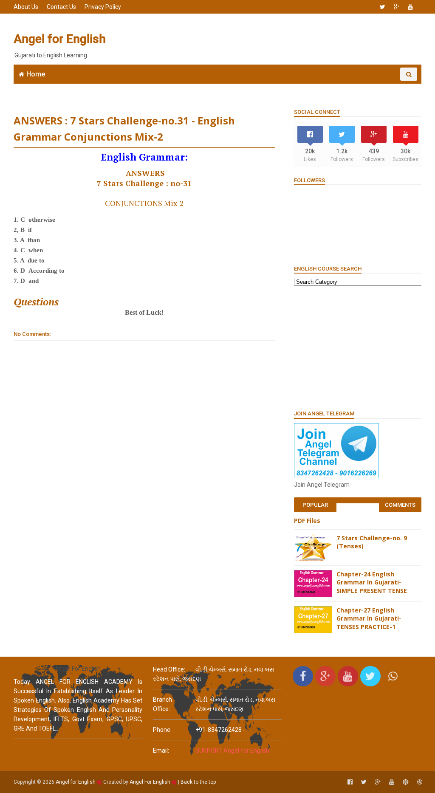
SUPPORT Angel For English (232, 750)
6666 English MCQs (209, 87)
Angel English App (84, 87)
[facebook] (350, 782)
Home (35, 74)
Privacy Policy (103, 6)
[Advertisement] (266, 39)
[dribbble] (419, 782)
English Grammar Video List (363, 87)
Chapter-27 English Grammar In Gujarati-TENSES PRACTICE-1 (368, 618)
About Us (26, 6)
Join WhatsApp (145, 87)
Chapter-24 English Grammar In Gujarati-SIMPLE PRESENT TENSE (371, 582)
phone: (162, 729)
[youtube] (410, 7)
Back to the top (198, 782)
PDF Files (307, 520)
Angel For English (150, 782)
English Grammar (277, 87)
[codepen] (406, 782)
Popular (315, 505)
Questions (36, 301)
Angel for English (60, 39)
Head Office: (169, 669)
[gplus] (396, 7)
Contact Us (61, 6)
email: (161, 750)
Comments (400, 505)
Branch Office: (162, 704)
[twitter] (382, 7)
